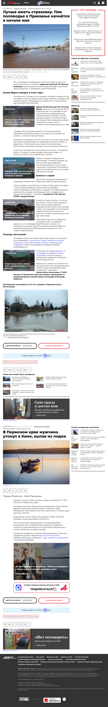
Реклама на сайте (52, 657)
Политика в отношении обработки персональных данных (34, 684)
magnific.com (7, 485)
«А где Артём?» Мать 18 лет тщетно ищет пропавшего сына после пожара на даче (91, 459)
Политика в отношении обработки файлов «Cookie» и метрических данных (39, 685)
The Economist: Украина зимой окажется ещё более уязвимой (90, 130)
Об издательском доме (26, 657)
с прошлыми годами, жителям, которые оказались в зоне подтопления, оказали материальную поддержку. (39, 243)
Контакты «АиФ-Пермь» (55, 659)
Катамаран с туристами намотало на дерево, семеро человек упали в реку (23, 392)
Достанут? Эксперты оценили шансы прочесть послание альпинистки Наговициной (92, 466)
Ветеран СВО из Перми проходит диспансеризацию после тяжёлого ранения (88, 49)
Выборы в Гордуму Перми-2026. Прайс (89, 662)
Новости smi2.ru (10, 420)
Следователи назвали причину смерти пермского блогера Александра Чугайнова (88, 16)
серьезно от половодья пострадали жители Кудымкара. (51, 253)
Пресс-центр (40, 657)
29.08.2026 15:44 (8, 426)
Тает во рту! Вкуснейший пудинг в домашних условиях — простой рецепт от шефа (91, 445)
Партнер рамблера (36, 699)
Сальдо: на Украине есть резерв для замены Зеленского (92, 123)
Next (65, 308)
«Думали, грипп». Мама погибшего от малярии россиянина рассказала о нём (88, 32)
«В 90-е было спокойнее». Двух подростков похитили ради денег (91, 62)
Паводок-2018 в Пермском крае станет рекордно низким (55, 378)
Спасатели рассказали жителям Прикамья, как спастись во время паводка (56, 385)
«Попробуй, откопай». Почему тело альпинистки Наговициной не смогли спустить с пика (92, 431)
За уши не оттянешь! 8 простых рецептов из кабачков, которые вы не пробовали (92, 76)
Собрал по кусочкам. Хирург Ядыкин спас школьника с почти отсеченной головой (92, 69)
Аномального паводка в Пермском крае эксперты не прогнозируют (21, 378)
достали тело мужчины (49, 535)
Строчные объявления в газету (75, 659)
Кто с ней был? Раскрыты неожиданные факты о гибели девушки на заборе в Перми (88, 24)
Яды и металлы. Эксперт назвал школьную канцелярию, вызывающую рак (90, 97)
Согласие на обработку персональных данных (31, 682)
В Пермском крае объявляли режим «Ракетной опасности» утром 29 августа (88, 41)
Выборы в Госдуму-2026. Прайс (28, 662)
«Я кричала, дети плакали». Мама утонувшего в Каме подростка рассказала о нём (41, 567)
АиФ (45, 72)
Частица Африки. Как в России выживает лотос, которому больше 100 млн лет (92, 90)
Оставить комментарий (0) (54, 346)
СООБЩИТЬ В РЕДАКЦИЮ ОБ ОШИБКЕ (29, 664)
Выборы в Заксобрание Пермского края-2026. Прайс (57, 662)
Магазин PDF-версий (81, 657)
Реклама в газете (66, 657)
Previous (7, 308)
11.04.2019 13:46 (7, 8)
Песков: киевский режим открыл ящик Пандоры (90, 137)
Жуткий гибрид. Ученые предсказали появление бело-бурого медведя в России (92, 452)
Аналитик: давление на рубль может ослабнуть (92, 116)
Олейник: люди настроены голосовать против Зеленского (90, 109)
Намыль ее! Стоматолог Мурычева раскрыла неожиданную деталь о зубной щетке (91, 83)
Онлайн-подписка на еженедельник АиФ (31, 659)
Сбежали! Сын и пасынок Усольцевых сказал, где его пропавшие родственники (92, 438)
